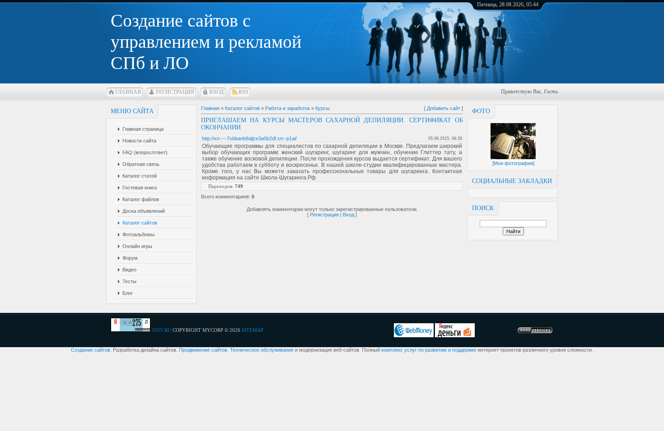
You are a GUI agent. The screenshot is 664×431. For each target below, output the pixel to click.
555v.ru (161, 330)
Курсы (322, 108)
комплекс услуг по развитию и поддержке (429, 350)
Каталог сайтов (242, 108)
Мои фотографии (513, 163)
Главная (128, 92)
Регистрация (175, 92)
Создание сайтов (90, 350)
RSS (243, 92)
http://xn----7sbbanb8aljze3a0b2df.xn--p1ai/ (249, 138)
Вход (216, 92)
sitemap (252, 330)
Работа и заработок (287, 108)
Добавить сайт (443, 108)
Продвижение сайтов (203, 350)
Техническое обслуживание (262, 350)
